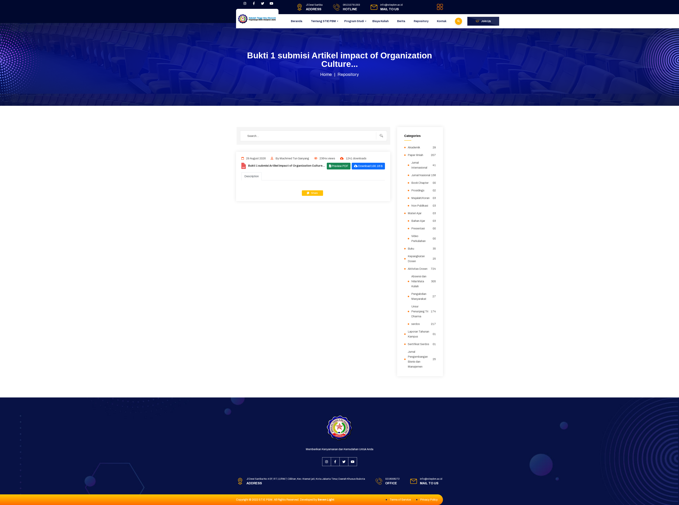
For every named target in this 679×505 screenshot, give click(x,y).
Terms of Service (400, 499)
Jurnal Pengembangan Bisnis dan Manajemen (422, 359)
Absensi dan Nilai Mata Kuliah (423, 281)
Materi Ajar (422, 213)
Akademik (422, 147)
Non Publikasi (423, 205)
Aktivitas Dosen (422, 268)
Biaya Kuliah (380, 21)
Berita (401, 21)
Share (314, 193)
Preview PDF (339, 166)
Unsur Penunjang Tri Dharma (423, 311)
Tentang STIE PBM (323, 21)
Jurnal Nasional (423, 175)
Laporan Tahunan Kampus (422, 334)
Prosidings (423, 190)
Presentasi (423, 228)
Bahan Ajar (423, 220)
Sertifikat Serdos (422, 344)
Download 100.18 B (370, 166)
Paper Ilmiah (422, 155)
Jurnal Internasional (423, 165)
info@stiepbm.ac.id (391, 5)
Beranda (296, 21)
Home (326, 74)
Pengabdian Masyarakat (423, 296)
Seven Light (326, 499)
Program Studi (354, 21)
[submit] (381, 135)
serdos (423, 323)
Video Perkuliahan (423, 239)
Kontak (441, 21)
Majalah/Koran (423, 198)
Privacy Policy (429, 499)
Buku (422, 248)
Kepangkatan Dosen (422, 259)
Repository (421, 21)
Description (251, 176)
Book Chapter (423, 182)
